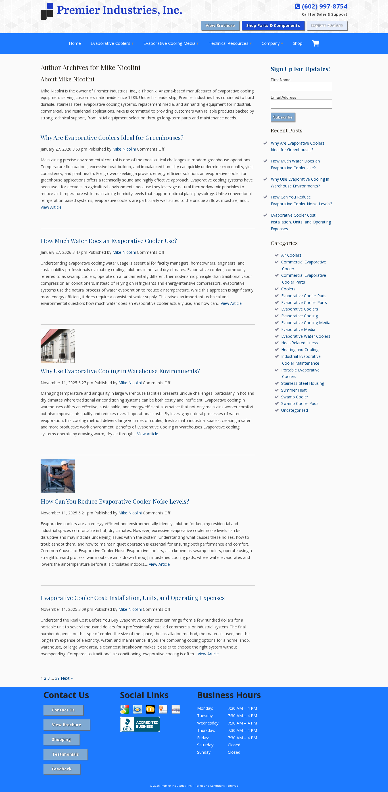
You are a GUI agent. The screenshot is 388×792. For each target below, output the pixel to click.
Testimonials (65, 754)
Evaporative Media (298, 329)
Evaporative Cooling (299, 315)
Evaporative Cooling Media (169, 43)
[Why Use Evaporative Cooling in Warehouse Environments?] (58, 359)
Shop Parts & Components (273, 25)
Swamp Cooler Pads (299, 403)
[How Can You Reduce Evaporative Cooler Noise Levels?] (58, 489)
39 (57, 678)
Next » (67, 678)
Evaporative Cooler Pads (303, 295)
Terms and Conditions (210, 785)
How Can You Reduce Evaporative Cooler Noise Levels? (115, 501)
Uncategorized (294, 410)
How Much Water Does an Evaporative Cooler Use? (109, 240)
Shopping (61, 739)
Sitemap (233, 785)
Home (75, 43)
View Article (51, 207)
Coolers (288, 289)
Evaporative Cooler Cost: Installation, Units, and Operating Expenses (133, 597)
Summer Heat (294, 390)
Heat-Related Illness (299, 342)
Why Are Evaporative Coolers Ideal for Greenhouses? (112, 137)
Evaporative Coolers (110, 43)
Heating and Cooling (299, 349)
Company (271, 43)
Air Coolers (291, 255)
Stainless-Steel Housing (302, 383)
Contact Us (63, 710)
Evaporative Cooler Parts (304, 302)
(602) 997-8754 (323, 6)
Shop (298, 43)
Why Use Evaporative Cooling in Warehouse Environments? (120, 371)
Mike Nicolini (124, 149)
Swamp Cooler (294, 397)
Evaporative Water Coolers (305, 336)
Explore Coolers (327, 25)
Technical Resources (228, 43)
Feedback (62, 769)
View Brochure (220, 25)
